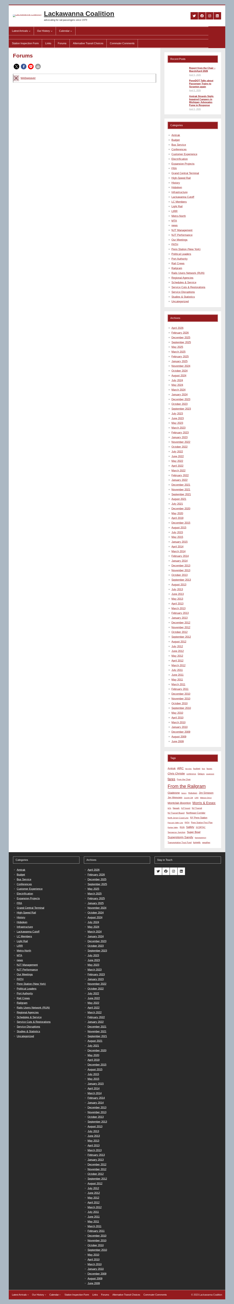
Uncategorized (180, 301)
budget (196, 768)
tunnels (197, 842)
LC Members (179, 201)
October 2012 (179, 632)
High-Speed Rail (181, 178)
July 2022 (177, 451)
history (184, 793)
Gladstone (174, 792)
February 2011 (179, 689)
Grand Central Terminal (185, 173)
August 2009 (178, 736)
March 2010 (178, 722)
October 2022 (179, 446)
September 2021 (181, 494)
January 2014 (179, 560)
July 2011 (177, 670)
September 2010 (181, 708)
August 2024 (178, 375)
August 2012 (178, 641)
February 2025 (180, 356)
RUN (182, 827)
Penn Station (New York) (186, 249)
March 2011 (178, 684)
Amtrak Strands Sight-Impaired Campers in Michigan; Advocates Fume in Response (201, 101)
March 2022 (178, 470)
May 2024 (177, 384)
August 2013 (178, 584)
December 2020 (180, 508)
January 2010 (179, 727)
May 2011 (177, 679)
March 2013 (178, 608)
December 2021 (180, 484)
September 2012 (181, 636)
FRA (174, 168)
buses (209, 768)
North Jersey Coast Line (178, 818)
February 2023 (180, 432)
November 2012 (180, 627)
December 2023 (180, 399)
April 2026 (177, 327)
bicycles (188, 769)
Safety (190, 827)
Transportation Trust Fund (179, 842)
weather (206, 842)
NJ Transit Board (176, 813)
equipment (210, 774)
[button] (16, 66)
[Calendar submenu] (71, 31)
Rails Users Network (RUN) (188, 273)
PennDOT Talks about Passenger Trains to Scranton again (201, 83)
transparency (200, 838)
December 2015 (180, 522)
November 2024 (180, 365)
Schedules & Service (183, 282)
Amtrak (175, 135)
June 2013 (177, 594)
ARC (180, 768)
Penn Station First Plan (202, 822)
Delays (201, 774)
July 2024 (177, 380)
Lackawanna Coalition (79, 13)
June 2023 (177, 418)
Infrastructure (179, 192)
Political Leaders (181, 254)
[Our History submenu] (52, 31)
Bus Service (178, 144)
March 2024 (178, 389)
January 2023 (179, 437)
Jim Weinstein (175, 797)
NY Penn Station (198, 817)
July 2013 (177, 589)
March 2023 (178, 427)
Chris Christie (176, 773)
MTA (174, 220)
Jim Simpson (206, 792)
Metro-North (178, 216)
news (174, 225)
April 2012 (177, 660)
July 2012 (177, 646)
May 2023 (177, 422)
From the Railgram (187, 786)
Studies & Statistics (183, 296)
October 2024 (179, 370)
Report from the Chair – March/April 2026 (202, 69)
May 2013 (177, 598)
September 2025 (181, 342)
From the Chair (184, 779)
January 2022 (179, 480)
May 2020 (177, 513)
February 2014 (180, 556)
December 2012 (180, 622)
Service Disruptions (183, 292)
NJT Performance (181, 235)
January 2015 (179, 541)
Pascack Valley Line (175, 823)
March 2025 (178, 351)
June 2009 (177, 741)
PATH (174, 244)
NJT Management (181, 230)
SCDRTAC (201, 827)
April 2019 (177, 518)
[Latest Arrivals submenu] (30, 31)
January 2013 (179, 617)
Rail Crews (177, 263)
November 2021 (180, 489)
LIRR (174, 211)
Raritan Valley (173, 827)
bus (203, 769)
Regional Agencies (182, 277)
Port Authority (179, 258)
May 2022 (177, 461)
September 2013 (181, 579)
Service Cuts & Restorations (188, 287)
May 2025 (177, 346)
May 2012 (177, 655)
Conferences (179, 149)
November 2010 (180, 698)
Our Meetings (179, 239)
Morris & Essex (204, 803)
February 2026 (180, 332)
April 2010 (177, 717)
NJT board (185, 808)
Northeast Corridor (195, 812)
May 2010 (177, 712)
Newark (176, 808)
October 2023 (179, 403)
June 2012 (177, 651)
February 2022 (180, 475)
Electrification (179, 159)
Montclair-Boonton (179, 803)
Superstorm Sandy (180, 837)
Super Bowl (193, 832)
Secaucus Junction (176, 832)
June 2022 (177, 456)
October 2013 (179, 575)
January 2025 (179, 361)
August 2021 (178, 499)
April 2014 (177, 546)
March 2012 (178, 665)
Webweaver (28, 78)
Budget (175, 139)
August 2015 (178, 527)
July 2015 (177, 532)
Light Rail (177, 206)
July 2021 (177, 503)
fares (171, 779)
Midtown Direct (206, 798)
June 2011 (177, 674)
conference (191, 774)
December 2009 (180, 731)
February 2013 (180, 613)
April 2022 (177, 465)
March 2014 (178, 551)
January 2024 (179, 394)
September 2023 (181, 408)
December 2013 (180, 565)
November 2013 (180, 570)
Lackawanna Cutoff (182, 197)
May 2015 (177, 537)
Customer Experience (184, 154)
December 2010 (180, 693)
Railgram (176, 268)
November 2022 (180, 442)
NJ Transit (197, 808)
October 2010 (179, 703)
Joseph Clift (188, 798)
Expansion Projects (183, 163)
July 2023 (177, 413)
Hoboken (176, 187)
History (175, 182)
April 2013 (177, 603)
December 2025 (180, 337)
